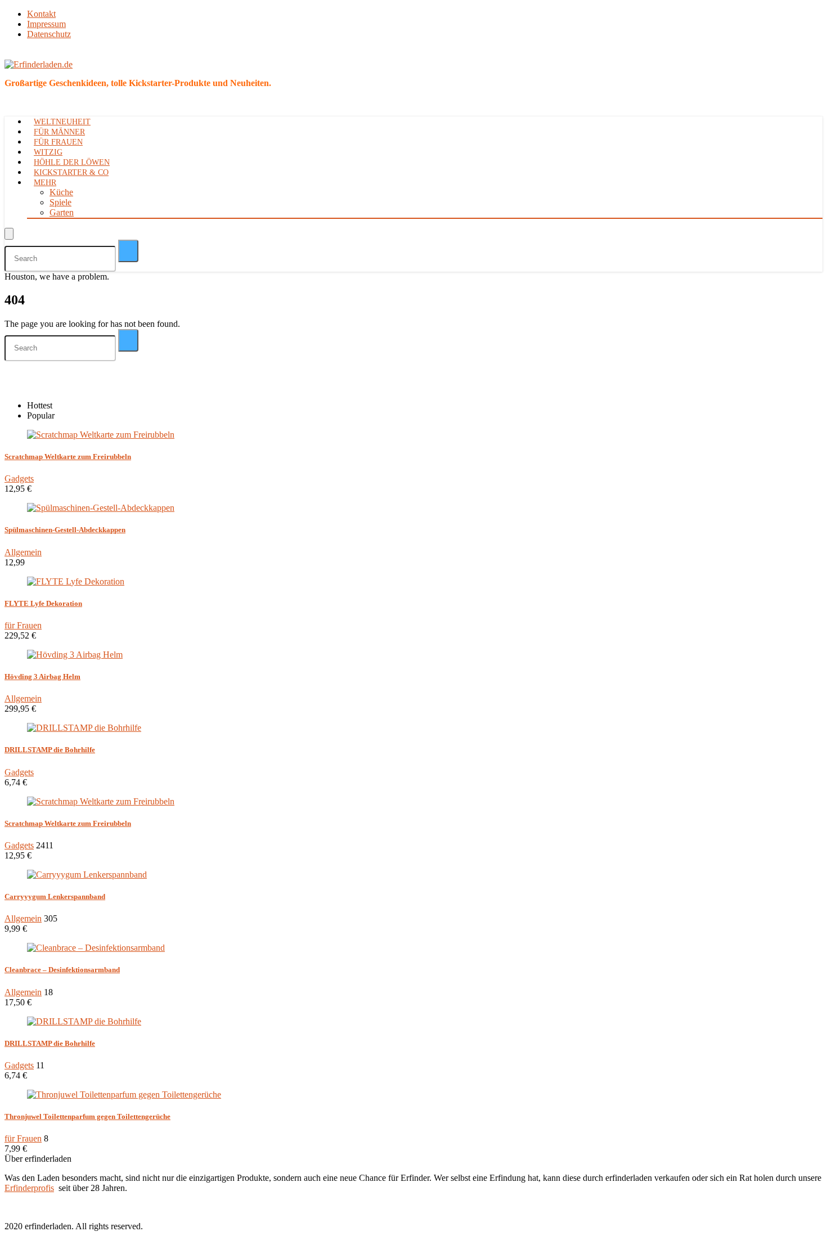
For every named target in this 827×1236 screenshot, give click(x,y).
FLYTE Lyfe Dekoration (43, 603)
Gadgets (19, 478)
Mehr (45, 182)
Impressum (46, 24)
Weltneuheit (62, 122)
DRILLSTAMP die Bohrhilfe (50, 749)
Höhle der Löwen (72, 162)
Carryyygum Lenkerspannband (55, 896)
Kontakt (41, 14)
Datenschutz (49, 34)
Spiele (60, 202)
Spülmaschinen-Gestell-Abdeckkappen (65, 529)
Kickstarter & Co (71, 172)
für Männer (59, 132)
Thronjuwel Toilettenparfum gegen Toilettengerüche (87, 1116)
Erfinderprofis (29, 1188)
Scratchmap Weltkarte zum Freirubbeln (68, 456)
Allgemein (23, 552)
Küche (61, 192)
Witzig (48, 152)
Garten (62, 212)
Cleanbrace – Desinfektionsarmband (62, 969)
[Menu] (9, 234)
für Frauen (58, 142)
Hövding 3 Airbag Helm (42, 676)
